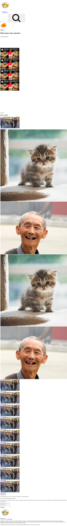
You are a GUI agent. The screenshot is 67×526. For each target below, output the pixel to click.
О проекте (4, 11)
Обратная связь (5, 12)
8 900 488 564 (9, 519)
